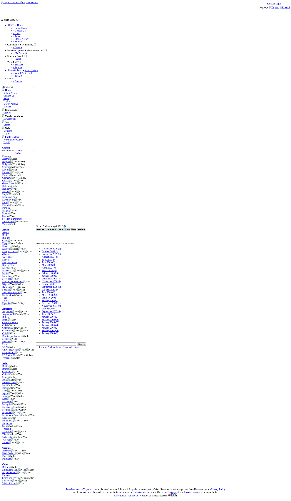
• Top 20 (17, 76)
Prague (5, 210)
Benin (5, 235)
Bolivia (5, 317)
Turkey (5, 224)
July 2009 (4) (48, 259)
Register (271, 3)
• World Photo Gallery (24, 73)
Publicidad (133, 495)
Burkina (6, 238)
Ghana (5, 254)
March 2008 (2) (49, 295)
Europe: (6, 156)
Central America (10, 322)
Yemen (5, 442)
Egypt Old (7, 246)
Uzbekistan (7, 437)
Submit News (10, 93)
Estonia (5, 169)
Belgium (6, 161)
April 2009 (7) (49, 267)
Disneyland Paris (10, 469)
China (5, 374)
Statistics (7, 131)
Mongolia (7, 409)
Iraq (4, 388)
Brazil (5, 319)
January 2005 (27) (50, 322)
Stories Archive (10, 104)
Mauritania (7, 276)
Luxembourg (8, 199)
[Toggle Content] (33, 87)
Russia (5, 213)
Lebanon (6, 401)
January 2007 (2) (50, 317)
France (5, 175)
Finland (6, 172)
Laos (4, 398)
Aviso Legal (120, 495)
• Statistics (18, 64)
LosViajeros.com (88, 489)
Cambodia (7, 371)
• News (16, 33)
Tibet (4, 434)
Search (6, 125)
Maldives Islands (10, 407)
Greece (5, 180)
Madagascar (8, 270)
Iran (4, 385)
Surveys (7, 106)
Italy (4, 194)
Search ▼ (12, 56)
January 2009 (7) (50, 276)
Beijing (5, 366)
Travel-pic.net (72, 489)
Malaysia (6, 404)
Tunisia (5, 300)
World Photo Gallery (13, 139)
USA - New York (10, 349)
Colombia (7, 328)
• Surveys (18, 41)
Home (11, 25)
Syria (4, 426)
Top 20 (6, 142)
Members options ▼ (17, 50)
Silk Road (7, 480)
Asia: (5, 363)
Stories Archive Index (51, 347)
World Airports (9, 483)
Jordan (5, 396)
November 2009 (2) (51, 248)
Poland (5, 205)
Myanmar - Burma (11, 415)
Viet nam (6, 439)
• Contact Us (19, 30)
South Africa (8, 295)
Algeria (5, 232)
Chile (4, 325)
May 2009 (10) (49, 265)
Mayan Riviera (9, 472)
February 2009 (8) (50, 273)
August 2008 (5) (50, 289)
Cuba (4, 333)
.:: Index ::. (18, 153)
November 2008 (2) (51, 281)
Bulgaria (6, 164)
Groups (7, 112)
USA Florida (8, 352)
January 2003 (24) (50, 327)
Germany (6, 178)
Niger (5, 284)
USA (4, 347)
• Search (17, 59)
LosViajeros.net (171, 492)
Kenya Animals (9, 262)
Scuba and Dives (10, 478)
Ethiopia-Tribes (9, 251)
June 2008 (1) (48, 292)
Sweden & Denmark (12, 218)
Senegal (6, 289)
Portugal (6, 208)
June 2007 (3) (48, 314)
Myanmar (7, 412)
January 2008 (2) (50, 300)
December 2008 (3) (51, 278)
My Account (9, 118)
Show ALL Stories (72, 347)
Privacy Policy (218, 489)
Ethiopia (6, 248)
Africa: (6, 229)
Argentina (7, 311)
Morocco (6, 278)
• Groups (17, 47)
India (4, 379)
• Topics (17, 36)
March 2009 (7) (49, 270)
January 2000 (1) (50, 333)
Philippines (7, 420)
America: (7, 308)
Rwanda (6, 287)
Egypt (5, 243)
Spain (5, 216)
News (6, 98)
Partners (6, 475)
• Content (17, 81)
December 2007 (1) (51, 303)
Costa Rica (7, 330)
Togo (4, 298)
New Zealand (8, 453)
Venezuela (7, 358)
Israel (4, 390)
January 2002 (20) (50, 330)
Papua (5, 456)
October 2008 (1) (50, 284)
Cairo (5, 240)
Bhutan (5, 368)
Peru (4, 344)
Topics (6, 101)
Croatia (5, 167)
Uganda (6, 303)
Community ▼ (14, 44)
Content (6, 148)
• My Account (20, 53)
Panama (6, 341)
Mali (4, 273)
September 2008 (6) (51, 287)
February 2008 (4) (50, 297)
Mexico (6, 338)
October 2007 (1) (50, 308)
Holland (6, 186)
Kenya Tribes (8, 265)
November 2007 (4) (51, 306)
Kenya (5, 259)
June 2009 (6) (48, 262)
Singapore (7, 423)
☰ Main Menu (8, 19)
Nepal (5, 418)
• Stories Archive (21, 39)
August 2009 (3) (50, 257)
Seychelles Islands (11, 292)
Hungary (6, 188)
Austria (5, 158)
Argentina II (8, 314)
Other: (5, 464)
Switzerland (8, 221)
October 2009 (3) (50, 251)
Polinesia (6, 459)
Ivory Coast (7, 257)
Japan (5, 393)
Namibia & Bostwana (12, 281)
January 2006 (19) (50, 319)
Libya (5, 268)
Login (278, 3)
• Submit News (20, 28)
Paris (4, 202)
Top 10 (6, 133)
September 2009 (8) (51, 254)
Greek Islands (8, 183)
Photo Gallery (14, 70)
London (6, 197)
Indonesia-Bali (9, 382)
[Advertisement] (56, 11)
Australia (6, 450)
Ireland (5, 191)
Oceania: (6, 448)
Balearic (6, 467)
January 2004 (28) (50, 325)
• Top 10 (17, 67)
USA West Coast (10, 355)
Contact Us (8, 95)
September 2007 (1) (51, 311)
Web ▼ (11, 62)
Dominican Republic (12, 336)
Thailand (6, 429)
